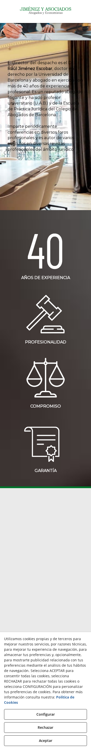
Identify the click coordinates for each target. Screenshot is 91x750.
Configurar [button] (45, 714)
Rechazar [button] (45, 727)
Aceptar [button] (45, 740)
